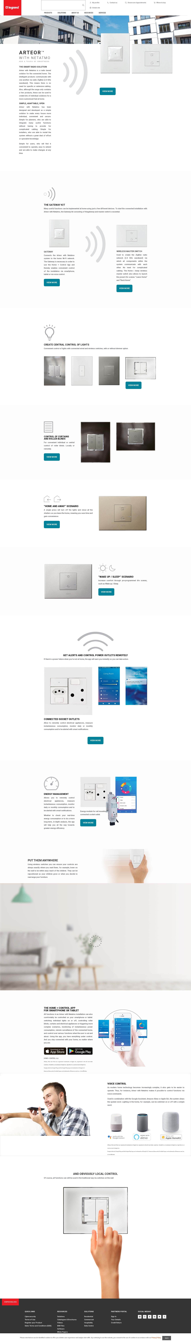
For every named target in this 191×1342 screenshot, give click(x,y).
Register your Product (33, 1323)
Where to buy (161, 3)
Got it (166, 1338)
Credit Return (116, 1323)
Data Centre (89, 1326)
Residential (88, 1317)
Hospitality (88, 1323)
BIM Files (60, 1326)
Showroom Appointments (137, 3)
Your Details (116, 1320)
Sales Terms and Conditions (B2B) (38, 1326)
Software (60, 1329)
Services (102, 13)
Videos (60, 1323)
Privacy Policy (156, 1337)
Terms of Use (30, 1320)
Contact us (113, 3)
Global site (96, 8)
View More (107, 91)
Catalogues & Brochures (66, 1320)
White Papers (62, 1332)
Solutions (61, 1317)
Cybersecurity (30, 1317)
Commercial (89, 1320)
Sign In (113, 1317)
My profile (95, 3)
